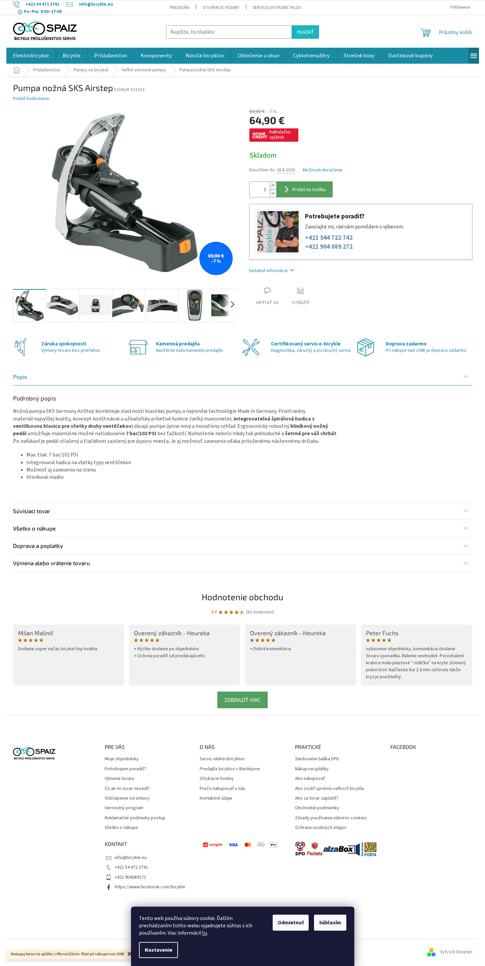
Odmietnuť (291, 922)
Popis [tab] (20, 376)
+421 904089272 (130, 877)
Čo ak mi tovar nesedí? (127, 789)
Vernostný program (124, 808)
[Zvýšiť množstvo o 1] (273, 185)
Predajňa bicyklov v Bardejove (230, 769)
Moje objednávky (122, 759)
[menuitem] (31, 56)
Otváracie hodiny (221, 8)
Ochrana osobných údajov (321, 828)
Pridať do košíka (309, 189)
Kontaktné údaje (216, 798)
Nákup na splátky (312, 769)
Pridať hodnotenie (31, 99)
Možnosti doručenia (322, 170)
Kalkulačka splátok (279, 135)
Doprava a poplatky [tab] (38, 545)
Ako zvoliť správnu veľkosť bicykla (329, 789)
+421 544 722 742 (329, 237)
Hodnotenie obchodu (242, 597)
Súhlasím (330, 922)
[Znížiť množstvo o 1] (273, 193)
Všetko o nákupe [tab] (34, 528)
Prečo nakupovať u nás (222, 789)
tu (204, 933)
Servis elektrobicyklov (277, 8)
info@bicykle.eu (131, 857)
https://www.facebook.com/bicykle (150, 887)
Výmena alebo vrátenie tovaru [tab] (51, 563)
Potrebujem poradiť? (125, 769)
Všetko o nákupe (121, 828)
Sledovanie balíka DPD (317, 759)
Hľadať (305, 32)
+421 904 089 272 (329, 246)
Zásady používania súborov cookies (331, 818)
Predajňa (179, 8)
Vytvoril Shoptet (456, 952)
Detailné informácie (268, 270)
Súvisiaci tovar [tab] (31, 511)
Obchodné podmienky (317, 808)
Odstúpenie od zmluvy (127, 798)
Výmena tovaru (119, 779)
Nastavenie (158, 950)
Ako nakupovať (310, 779)
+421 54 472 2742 (131, 867)
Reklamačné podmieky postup (135, 818)
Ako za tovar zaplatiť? (316, 798)
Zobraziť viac (242, 700)
